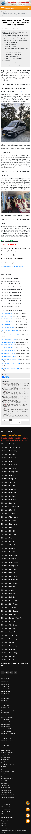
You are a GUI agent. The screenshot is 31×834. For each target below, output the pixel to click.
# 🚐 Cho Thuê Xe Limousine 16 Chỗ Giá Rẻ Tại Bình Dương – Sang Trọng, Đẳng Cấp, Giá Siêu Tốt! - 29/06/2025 (15, 405)
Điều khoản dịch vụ (5, 804)
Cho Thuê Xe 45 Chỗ (6, 792)
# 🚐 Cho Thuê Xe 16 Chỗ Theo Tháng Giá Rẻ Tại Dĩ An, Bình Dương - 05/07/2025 (15, 399)
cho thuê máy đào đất (6, 743)
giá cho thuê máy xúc (6, 714)
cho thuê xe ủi (4, 703)
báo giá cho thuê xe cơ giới (7, 752)
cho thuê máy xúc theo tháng (8, 733)
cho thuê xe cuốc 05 (6, 731)
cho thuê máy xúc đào (6, 738)
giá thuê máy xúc (5, 773)
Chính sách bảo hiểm (6, 811)
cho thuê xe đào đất (5, 726)
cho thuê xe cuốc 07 (6, 728)
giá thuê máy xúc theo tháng (7, 776)
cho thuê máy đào (5, 693)
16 (11, 422)
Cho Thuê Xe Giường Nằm (7, 797)
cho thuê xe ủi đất (5, 719)
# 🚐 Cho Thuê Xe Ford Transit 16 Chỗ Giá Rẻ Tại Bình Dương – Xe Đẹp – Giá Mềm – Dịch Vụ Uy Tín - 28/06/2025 (16, 413)
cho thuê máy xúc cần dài (7, 740)
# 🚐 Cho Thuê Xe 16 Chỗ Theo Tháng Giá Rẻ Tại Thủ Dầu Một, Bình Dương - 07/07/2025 (16, 391)
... (27, 420)
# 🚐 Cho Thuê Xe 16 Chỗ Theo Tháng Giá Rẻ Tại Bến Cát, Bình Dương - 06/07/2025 (16, 394)
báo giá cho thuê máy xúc (7, 754)
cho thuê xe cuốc (5, 705)
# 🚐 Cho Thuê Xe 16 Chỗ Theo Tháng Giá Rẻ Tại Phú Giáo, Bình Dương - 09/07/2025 (16, 386)
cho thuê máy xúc (5, 684)
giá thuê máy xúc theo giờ (7, 778)
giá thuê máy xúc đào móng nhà (8, 710)
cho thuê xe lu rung (5, 724)
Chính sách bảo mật (5, 806)
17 (14, 422)
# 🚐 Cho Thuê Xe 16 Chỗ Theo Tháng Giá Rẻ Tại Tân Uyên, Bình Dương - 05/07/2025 (15, 397)
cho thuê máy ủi (5, 688)
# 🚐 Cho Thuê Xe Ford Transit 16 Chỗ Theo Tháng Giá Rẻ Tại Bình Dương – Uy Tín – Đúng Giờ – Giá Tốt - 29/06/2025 (15, 409)
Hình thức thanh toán (6, 809)
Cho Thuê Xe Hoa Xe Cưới (7, 795)
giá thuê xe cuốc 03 (5, 757)
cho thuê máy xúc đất (6, 736)
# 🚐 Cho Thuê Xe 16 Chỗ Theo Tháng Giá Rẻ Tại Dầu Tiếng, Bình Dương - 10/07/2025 (16, 384)
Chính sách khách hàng (6, 813)
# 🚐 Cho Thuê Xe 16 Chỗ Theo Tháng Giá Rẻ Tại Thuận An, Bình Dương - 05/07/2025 (14, 402)
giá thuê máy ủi (4, 762)
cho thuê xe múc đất (6, 721)
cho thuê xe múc (5, 695)
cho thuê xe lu (4, 700)
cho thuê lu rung (5, 745)
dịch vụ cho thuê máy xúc (7, 717)
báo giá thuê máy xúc (6, 750)
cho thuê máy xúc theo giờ (7, 764)
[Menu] (2, 8)
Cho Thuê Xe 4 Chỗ (5, 783)
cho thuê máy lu (5, 686)
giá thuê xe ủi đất (5, 707)
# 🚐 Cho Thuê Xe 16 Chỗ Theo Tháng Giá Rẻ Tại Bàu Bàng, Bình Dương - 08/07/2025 (16, 389)
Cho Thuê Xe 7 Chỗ (5, 785)
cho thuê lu (3, 747)
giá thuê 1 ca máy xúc (6, 769)
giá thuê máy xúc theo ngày (7, 771)
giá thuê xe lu (4, 766)
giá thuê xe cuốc (5, 759)
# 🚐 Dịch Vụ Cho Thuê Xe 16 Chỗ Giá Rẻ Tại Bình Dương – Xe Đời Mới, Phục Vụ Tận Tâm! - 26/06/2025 (15, 416)
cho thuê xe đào (5, 698)
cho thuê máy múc (5, 691)
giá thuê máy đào (5, 712)
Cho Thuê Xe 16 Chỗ (6, 787)
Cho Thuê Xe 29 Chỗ (6, 790)
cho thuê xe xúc (4, 681)
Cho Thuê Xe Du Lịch (6, 780)
